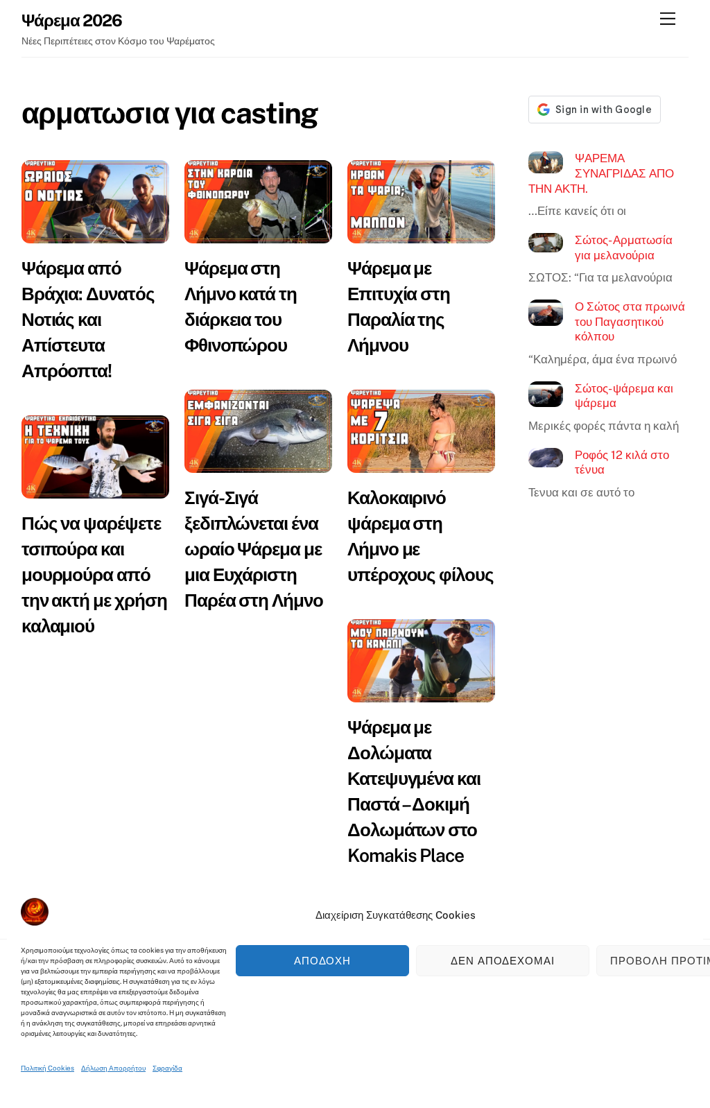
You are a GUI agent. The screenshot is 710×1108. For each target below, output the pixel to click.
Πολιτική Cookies (47, 1068)
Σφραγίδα (167, 1068)
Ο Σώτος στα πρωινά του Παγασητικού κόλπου (630, 321)
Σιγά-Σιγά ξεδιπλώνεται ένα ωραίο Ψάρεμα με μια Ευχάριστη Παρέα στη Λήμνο (253, 549)
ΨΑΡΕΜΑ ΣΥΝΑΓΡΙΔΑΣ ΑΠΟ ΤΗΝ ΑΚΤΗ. (601, 173)
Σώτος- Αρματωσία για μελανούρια (624, 247)
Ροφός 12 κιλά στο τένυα (622, 462)
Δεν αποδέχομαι (503, 961)
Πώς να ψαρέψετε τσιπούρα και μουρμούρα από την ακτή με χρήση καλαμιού (94, 574)
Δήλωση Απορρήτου (113, 1068)
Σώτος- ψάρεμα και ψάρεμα (624, 395)
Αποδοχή (323, 961)
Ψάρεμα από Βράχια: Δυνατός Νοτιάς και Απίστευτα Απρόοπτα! (88, 319)
